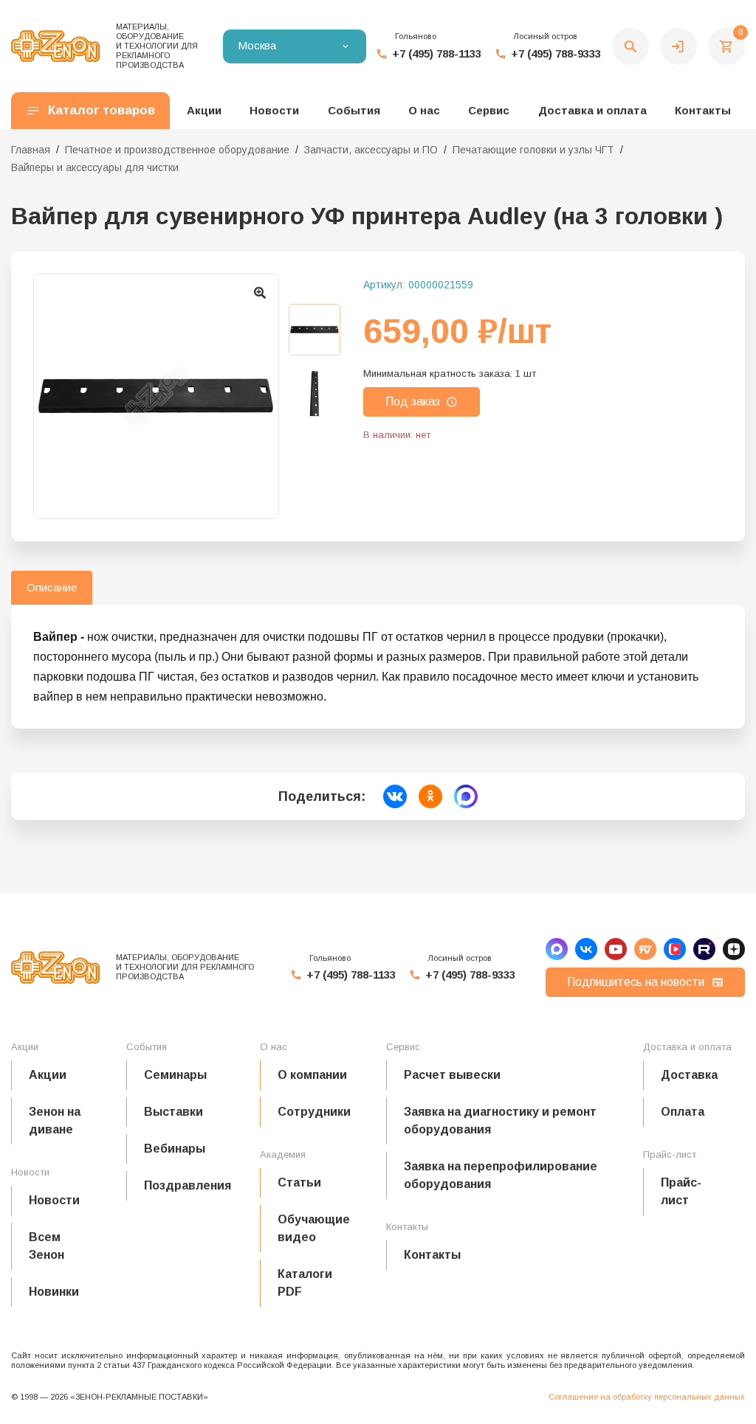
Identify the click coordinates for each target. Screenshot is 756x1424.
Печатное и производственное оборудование (177, 150)
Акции (47, 1075)
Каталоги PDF (305, 1283)
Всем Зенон (46, 1246)
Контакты (703, 110)
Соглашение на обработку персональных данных (647, 1396)
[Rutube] (704, 949)
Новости (54, 1200)
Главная (30, 150)
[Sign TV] (645, 949)
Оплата (682, 1111)
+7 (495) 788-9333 (556, 53)
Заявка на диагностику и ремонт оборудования (500, 1120)
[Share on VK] (395, 796)
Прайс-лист (681, 1191)
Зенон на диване (54, 1120)
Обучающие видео (314, 1228)
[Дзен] (734, 949)
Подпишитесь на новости (635, 982)
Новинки (54, 1291)
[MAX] (557, 949)
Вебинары (174, 1148)
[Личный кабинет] (678, 46)
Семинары (175, 1075)
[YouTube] (616, 949)
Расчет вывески (452, 1075)
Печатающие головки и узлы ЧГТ (533, 150)
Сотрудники (314, 1111)
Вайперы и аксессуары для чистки (95, 167)
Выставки (173, 1111)
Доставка (689, 1075)
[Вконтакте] (586, 949)
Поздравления (187, 1185)
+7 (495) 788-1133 (436, 53)
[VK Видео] (675, 949)
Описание (52, 587)
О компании (312, 1075)
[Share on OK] (430, 796)
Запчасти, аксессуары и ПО (371, 150)
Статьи (299, 1182)
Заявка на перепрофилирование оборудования (500, 1175)
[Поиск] (630, 46)
